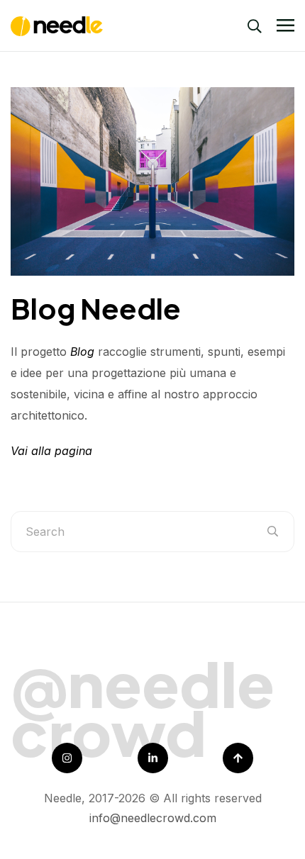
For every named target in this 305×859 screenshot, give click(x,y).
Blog (82, 351)
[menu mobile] (285, 26)
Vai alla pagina (51, 451)
